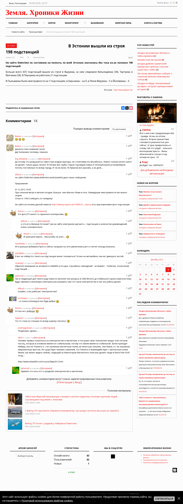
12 (151, 279)
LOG (159, 218)
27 (157, 289)
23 (174, 284)
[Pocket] (131, 108)
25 (146, 289)
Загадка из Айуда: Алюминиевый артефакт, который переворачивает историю (155, 86)
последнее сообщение (147, 199)
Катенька (161, 237)
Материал (38, 136)
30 (174, 289)
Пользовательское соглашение (155, 460)
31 (140, 293)
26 (151, 289)
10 (140, 279)
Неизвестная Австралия (149, 59)
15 (168, 279)
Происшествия (35, 32)
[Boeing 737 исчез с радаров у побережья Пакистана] (15, 429)
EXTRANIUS (157, 368)
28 (163, 289)
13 (157, 279)
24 (140, 289)
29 (168, 289)
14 (163, 279)
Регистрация (65, 382)
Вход (77, 382)
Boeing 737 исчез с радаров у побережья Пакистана (51, 423)
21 (163, 284)
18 (146, 284)
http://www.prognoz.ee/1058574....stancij (71, 204)
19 (151, 284)
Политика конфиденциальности (155, 462)
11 (146, 279)
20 (157, 284)
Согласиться (164, 499)
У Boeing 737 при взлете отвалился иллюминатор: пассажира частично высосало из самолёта (72, 410)
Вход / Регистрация (17, 3)
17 (140, 284)
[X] (127, 108)
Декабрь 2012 (157, 259)
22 (168, 284)
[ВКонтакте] (123, 108)
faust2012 (170, 325)
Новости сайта (18, 32)
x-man (160, 199)
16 (174, 279)
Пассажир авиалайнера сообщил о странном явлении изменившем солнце (154, 76)
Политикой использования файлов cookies (47, 500)
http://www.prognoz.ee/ (123, 90)
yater (160, 208)
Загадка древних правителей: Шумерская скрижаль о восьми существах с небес (152, 66)
